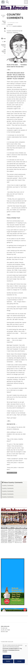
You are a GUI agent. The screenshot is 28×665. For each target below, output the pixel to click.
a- (2, 41)
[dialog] (14, 654)
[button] (7, 2)
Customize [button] (7, 656)
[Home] (14, 7)
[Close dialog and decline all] (26, 645)
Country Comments (17, 26)
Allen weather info (25, 549)
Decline (8, 661)
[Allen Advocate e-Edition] (14, 524)
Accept (19, 661)
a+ (5, 41)
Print (4, 38)
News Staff (10, 24)
